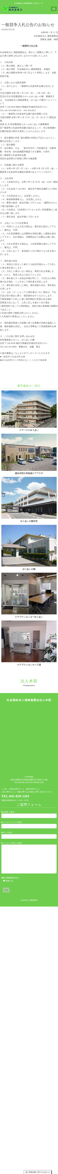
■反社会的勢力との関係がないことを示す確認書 (23, 360)
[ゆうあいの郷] (29, 566)
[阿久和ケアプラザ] (29, 470)
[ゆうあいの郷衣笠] (29, 518)
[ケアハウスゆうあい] (29, 427)
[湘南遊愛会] (13, 9)
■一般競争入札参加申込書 (12, 357)
